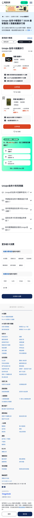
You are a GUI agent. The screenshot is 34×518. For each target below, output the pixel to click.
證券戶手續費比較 (7, 416)
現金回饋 (4, 347)
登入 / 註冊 (24, 2)
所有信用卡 (5, 336)
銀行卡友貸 (22, 371)
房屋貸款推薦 (5, 391)
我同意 (25, 514)
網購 (20, 336)
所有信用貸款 (5, 363)
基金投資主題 (23, 416)
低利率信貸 (5, 371)
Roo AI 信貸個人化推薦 (8, 319)
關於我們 (4, 459)
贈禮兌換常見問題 (24, 469)
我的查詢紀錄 (5, 329)
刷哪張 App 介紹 (23, 326)
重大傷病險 (22, 426)
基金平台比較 (5, 419)
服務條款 (4, 461)
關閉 (9, 514)
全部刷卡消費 (14, 16)
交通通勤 (4, 353)
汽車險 (3, 441)
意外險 (3, 429)
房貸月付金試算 (23, 391)
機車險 (3, 444)
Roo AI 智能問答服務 (7, 316)
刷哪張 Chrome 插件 (24, 329)
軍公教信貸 (5, 377)
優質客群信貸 (23, 363)
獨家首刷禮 (5, 339)
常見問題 (4, 469)
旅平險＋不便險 (6, 439)
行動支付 (21, 345)
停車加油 (21, 347)
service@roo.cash (7, 481)
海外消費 (4, 350)
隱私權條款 (22, 459)
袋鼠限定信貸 (23, 374)
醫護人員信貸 (23, 360)
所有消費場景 (23, 353)
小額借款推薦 (5, 399)
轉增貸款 (21, 366)
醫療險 (3, 426)
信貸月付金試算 (6, 384)
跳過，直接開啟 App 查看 (17, 168)
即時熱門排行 (5, 342)
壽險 (20, 429)
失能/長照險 (22, 431)
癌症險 (3, 431)
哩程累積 (21, 350)
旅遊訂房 (21, 339)
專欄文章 (4, 451)
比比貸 (3, 360)
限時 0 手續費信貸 (7, 374)
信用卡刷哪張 (5, 326)
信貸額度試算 (23, 384)
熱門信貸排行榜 (6, 366)
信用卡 (7, 16)
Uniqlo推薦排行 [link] (24, 16)
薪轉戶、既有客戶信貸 (25, 369)
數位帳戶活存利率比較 (8, 409)
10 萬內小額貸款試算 (25, 399)
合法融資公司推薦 (7, 401)
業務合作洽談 (5, 478)
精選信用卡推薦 (6, 345)
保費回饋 (21, 342)
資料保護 (21, 461)
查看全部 (29, 38)
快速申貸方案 (5, 369)
